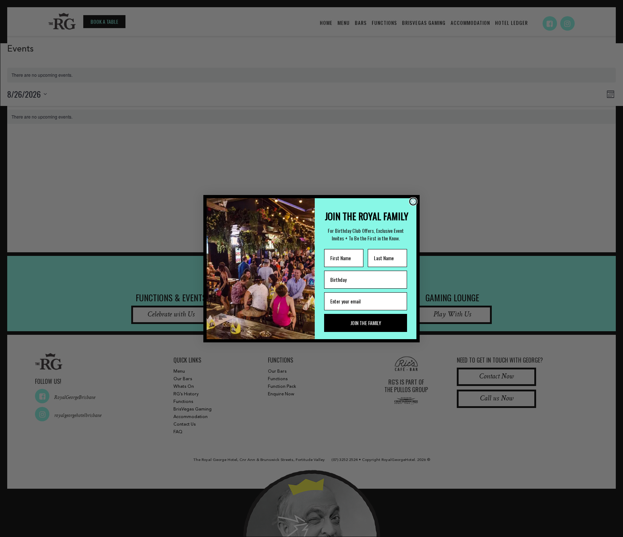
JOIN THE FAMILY (365, 323)
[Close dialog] (413, 201)
